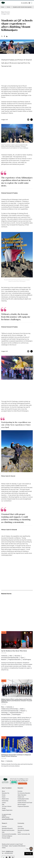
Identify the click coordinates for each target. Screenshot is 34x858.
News (11, 655)
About (3, 791)
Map (3, 804)
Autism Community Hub (24, 834)
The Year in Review (6, 806)
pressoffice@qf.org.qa (7, 819)
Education (17, 655)
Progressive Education (14, 659)
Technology (4, 712)
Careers (4, 802)
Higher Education (22, 795)
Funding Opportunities (23, 798)
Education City (5, 793)
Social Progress (27, 659)
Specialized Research (7, 828)
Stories (8, 7)
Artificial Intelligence (7, 836)
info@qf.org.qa (9, 851)
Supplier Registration (7, 810)
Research (3, 659)
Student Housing (22, 800)
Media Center (5, 798)
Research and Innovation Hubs (8, 831)
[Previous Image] (28, 119)
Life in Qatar (21, 828)
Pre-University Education (24, 793)
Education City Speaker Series (23, 831)
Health (22, 708)
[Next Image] (31, 119)
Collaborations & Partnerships (9, 708)
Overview (20, 791)
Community (4, 655)
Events (3, 797)
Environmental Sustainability (9, 834)
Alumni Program (22, 804)
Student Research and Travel (25, 802)
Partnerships (5, 800)
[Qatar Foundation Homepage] (3, 3)
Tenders (4, 808)
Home (2, 7)
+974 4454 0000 (8, 853)
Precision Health (5, 714)
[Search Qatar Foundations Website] (31, 3)
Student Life (21, 797)
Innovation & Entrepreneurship (9, 657)
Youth (22, 657)
